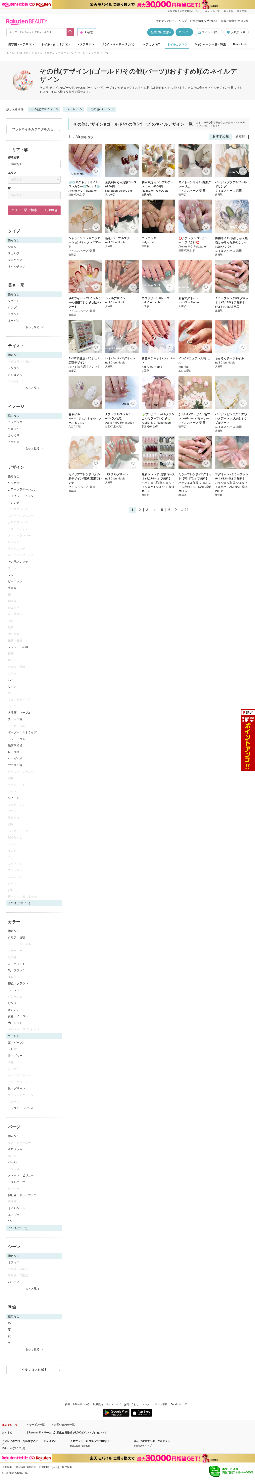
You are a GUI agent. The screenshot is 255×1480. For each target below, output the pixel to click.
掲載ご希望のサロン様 (235, 20)
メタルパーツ (16, 1182)
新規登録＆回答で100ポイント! (184, 11)
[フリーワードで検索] (70, 32)
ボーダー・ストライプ (22, 732)
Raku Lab (240, 44)
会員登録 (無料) (160, 32)
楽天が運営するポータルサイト (152, 1441)
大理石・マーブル (19, 712)
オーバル (14, 320)
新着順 (240, 136)
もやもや (14, 441)
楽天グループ (212, 11)
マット (12, 574)
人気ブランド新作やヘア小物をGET (91, 1441)
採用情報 (67, 1466)
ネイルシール (16, 1208)
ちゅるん (14, 428)
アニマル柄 (15, 765)
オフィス (14, 1262)
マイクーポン (210, 32)
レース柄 (14, 752)
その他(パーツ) (100, 109)
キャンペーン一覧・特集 (210, 44)
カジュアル (15, 374)
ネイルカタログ (177, 44)
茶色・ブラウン (18, 983)
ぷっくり (14, 435)
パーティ (14, 1282)
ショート (14, 300)
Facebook (176, 1404)
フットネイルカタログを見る (32, 129)
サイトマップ (113, 1404)
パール (12, 1162)
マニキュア (15, 259)
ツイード (14, 798)
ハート (12, 679)
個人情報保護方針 (25, 1466)
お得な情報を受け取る (204, 20)
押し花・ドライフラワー (24, 1195)
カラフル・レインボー (22, 1108)
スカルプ (14, 253)
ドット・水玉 (16, 738)
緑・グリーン (16, 1088)
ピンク (12, 1003)
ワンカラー (15, 482)
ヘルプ (182, 20)
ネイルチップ (16, 266)
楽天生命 (228, 11)
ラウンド (14, 314)
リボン (12, 686)
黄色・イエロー (18, 1016)
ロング (12, 307)
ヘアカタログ (151, 44)
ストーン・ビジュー (21, 1175)
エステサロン (85, 44)
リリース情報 (160, 1404)
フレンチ (14, 502)
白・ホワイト (16, 963)
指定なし (14, 476)
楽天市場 (242, 11)
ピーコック (15, 581)
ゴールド (83, 53)
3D (10, 1221)
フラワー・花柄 (18, 647)
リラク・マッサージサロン (118, 44)
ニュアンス (15, 422)
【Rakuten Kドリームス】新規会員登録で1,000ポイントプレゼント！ (66, 1432)
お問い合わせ (131, 1404)
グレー (12, 976)
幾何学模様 (15, 745)
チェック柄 (15, 719)
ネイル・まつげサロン (55, 44)
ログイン (184, 32)
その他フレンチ (18, 561)
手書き (12, 587)
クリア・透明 (16, 937)
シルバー (14, 1049)
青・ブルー (15, 1055)
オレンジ (14, 1009)
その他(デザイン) (64, 53)
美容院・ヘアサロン (21, 44)
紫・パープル (16, 1042)
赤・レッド (15, 1022)
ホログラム (15, 1149)
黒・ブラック (16, 970)
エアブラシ (15, 1214)
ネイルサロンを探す (32, 1369)
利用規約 (98, 1404)
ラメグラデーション (21, 496)
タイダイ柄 (15, 758)
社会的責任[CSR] (49, 1466)
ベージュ (14, 990)
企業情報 (7, 1466)
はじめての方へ (166, 20)
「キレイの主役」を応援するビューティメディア (29, 1442)
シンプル (14, 368)
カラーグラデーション (22, 489)
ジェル (12, 246)
